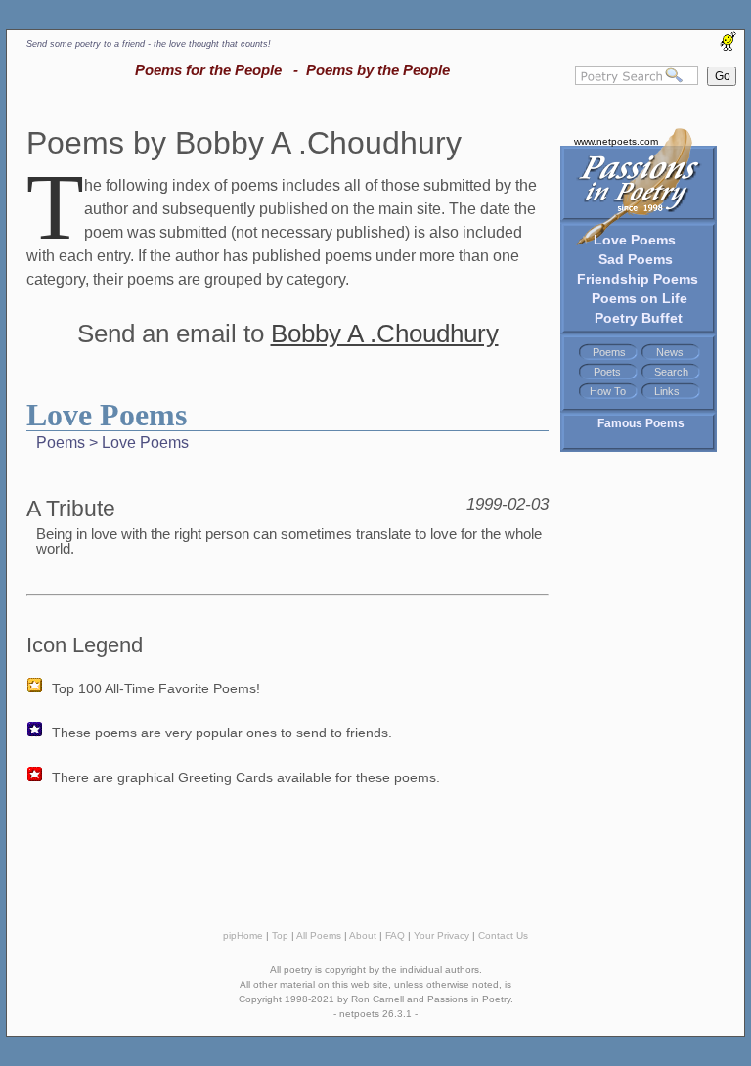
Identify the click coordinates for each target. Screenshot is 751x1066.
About (362, 935)
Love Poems (635, 239)
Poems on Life (639, 298)
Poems (609, 352)
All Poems (318, 935)
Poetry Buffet (639, 318)
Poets (607, 372)
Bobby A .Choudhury (385, 333)
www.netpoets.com (616, 141)
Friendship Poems (637, 279)
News (670, 352)
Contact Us (503, 935)
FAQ (395, 935)
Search (671, 372)
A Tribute (70, 508)
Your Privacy (441, 935)
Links (667, 391)
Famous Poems (641, 423)
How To (608, 391)
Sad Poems (635, 259)
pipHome (243, 935)
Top (280, 935)
